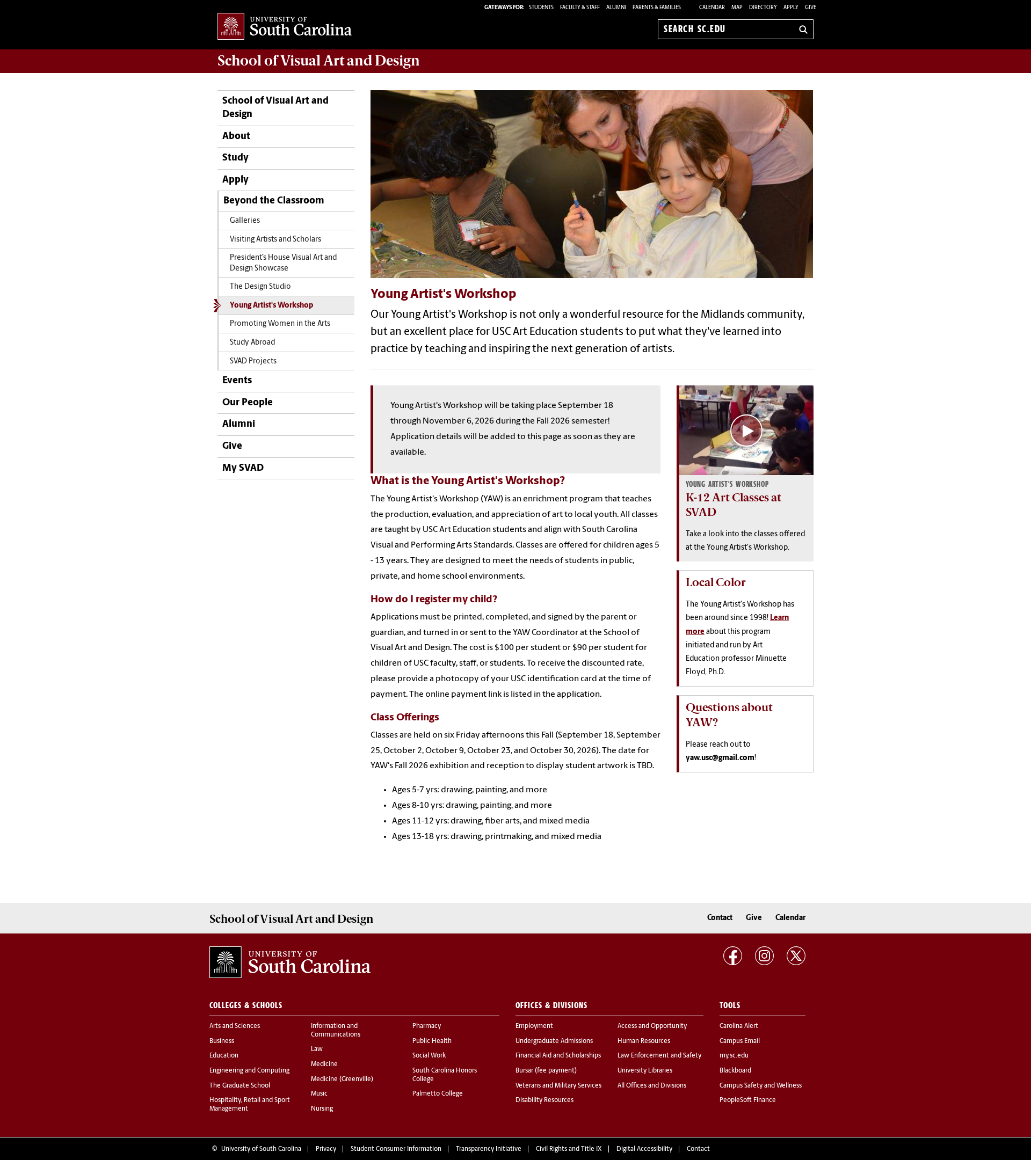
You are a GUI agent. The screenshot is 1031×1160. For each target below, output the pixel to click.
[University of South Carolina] (290, 962)
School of (318, 61)
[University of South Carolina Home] (284, 27)
